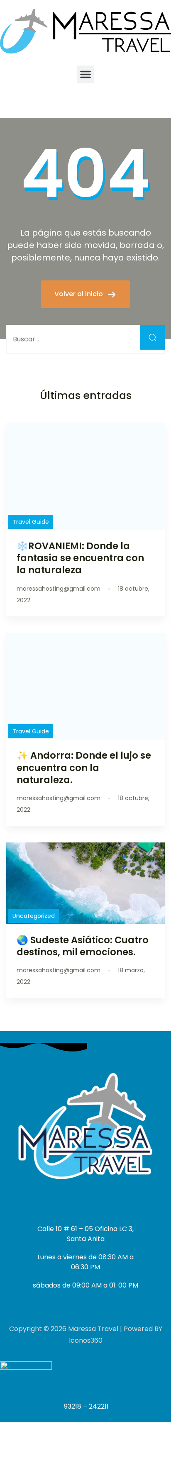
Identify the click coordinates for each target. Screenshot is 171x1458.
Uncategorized (33, 916)
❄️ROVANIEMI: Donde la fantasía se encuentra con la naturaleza (80, 558)
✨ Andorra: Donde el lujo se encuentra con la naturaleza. (84, 767)
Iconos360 (86, 1340)
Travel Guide (30, 522)
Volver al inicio (79, 294)
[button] (85, 74)
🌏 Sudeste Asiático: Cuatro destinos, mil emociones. (83, 946)
